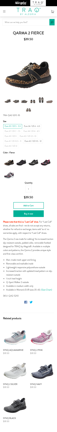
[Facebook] (25, 302)
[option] (28, 69)
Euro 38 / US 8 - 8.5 (32, 131)
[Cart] (52, 11)
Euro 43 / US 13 (11, 146)
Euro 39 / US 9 (10, 136)
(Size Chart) (46, 289)
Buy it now (28, 213)
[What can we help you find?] (28, 22)
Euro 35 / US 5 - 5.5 (13, 126)
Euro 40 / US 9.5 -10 (28, 136)
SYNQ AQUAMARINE (13, 350)
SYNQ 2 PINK (36, 350)
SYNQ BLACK (9, 418)
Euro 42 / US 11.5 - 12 (33, 141)
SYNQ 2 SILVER (10, 384)
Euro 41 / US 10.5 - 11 (13, 141)
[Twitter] (31, 302)
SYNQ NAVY (36, 384)
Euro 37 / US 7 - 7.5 (12, 131)
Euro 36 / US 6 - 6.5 (32, 126)
